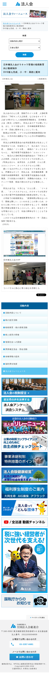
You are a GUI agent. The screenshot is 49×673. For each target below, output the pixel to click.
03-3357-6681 (26, 644)
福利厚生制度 (11, 364)
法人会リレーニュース (12, 23)
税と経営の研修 (12, 335)
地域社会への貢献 (13, 342)
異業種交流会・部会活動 (16, 349)
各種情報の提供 (12, 356)
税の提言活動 (11, 320)
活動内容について (13, 313)
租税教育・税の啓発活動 (16, 327)
